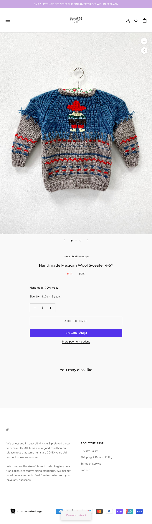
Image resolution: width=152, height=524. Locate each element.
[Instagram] (7, 429)
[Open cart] (144, 20)
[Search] (136, 20)
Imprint (85, 470)
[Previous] (64, 240)
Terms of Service (91, 463)
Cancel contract (76, 515)
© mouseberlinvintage (29, 511)
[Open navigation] (8, 20)
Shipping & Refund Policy (96, 457)
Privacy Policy (89, 451)
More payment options (76, 341)
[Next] (87, 240)
